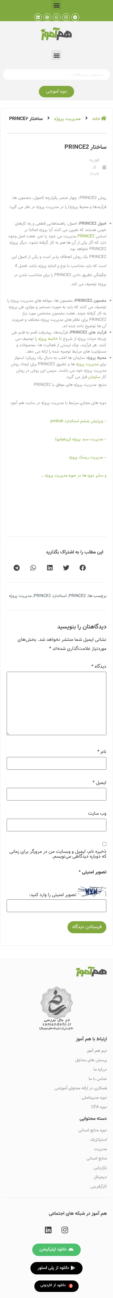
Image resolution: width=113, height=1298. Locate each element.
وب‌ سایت (97, 813)
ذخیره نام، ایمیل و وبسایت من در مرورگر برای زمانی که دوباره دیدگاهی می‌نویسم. (57, 854)
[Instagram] (66, 17)
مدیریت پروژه (67, 119)
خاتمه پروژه (48, 339)
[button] (56, 5)
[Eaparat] (47, 17)
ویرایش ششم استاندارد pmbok (76, 421)
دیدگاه (98, 666)
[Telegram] (75, 17)
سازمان (94, 377)
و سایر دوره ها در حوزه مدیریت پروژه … (73, 475)
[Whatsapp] (57, 17)
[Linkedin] (38, 17)
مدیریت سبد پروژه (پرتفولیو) (79, 439)
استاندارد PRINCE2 (50, 596)
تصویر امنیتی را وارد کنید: (52, 895)
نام (101, 752)
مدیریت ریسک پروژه (86, 457)
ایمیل (99, 783)
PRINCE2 (86, 236)
